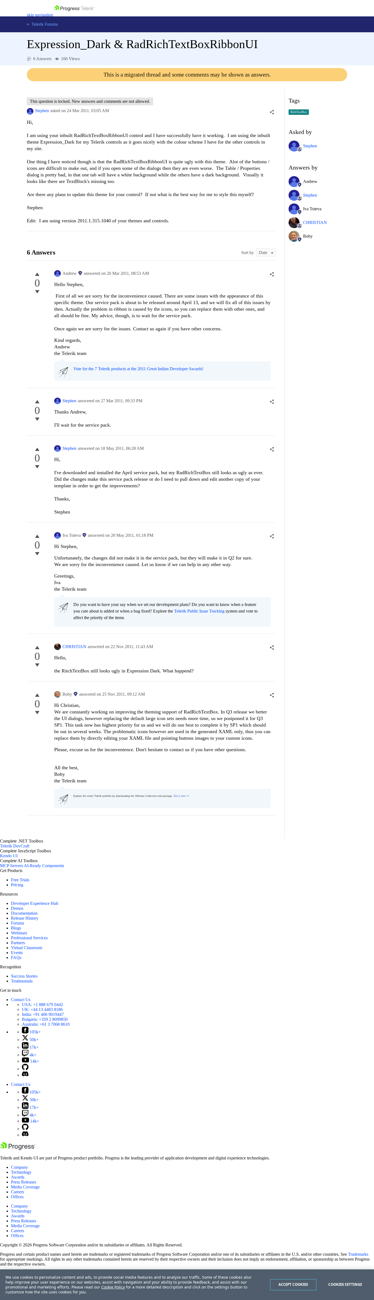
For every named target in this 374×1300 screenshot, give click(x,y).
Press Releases (23, 1182)
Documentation (24, 913)
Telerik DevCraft (14, 846)
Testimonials (22, 981)
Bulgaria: (45, 1019)
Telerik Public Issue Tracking (199, 611)
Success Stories (24, 976)
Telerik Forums (44, 24)
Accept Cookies (293, 1284)
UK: (42, 1009)
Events (17, 952)
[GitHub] (25, 1068)
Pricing (17, 884)
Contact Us (20, 999)
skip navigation (40, 15)
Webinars (19, 933)
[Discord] (25, 1075)
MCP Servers (11, 865)
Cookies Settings (345, 1284)
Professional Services (29, 937)
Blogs (16, 928)
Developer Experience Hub (34, 903)
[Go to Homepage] (74, 15)
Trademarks (358, 1254)
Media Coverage (25, 1187)
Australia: (46, 1024)
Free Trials (20, 880)
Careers (17, 1192)
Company (19, 1167)
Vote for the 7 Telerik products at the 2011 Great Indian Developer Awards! (138, 368)
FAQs (16, 957)
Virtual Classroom (26, 947)
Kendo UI (9, 855)
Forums (17, 923)
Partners (18, 942)
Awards (17, 1177)
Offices (17, 1196)
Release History (24, 918)
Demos (17, 908)
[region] (187, 1284)
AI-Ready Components (44, 865)
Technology (21, 1172)
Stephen (42, 110)
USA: (42, 1004)
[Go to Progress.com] (18, 1148)
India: (43, 1014)
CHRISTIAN (74, 646)
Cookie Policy (113, 1287)
